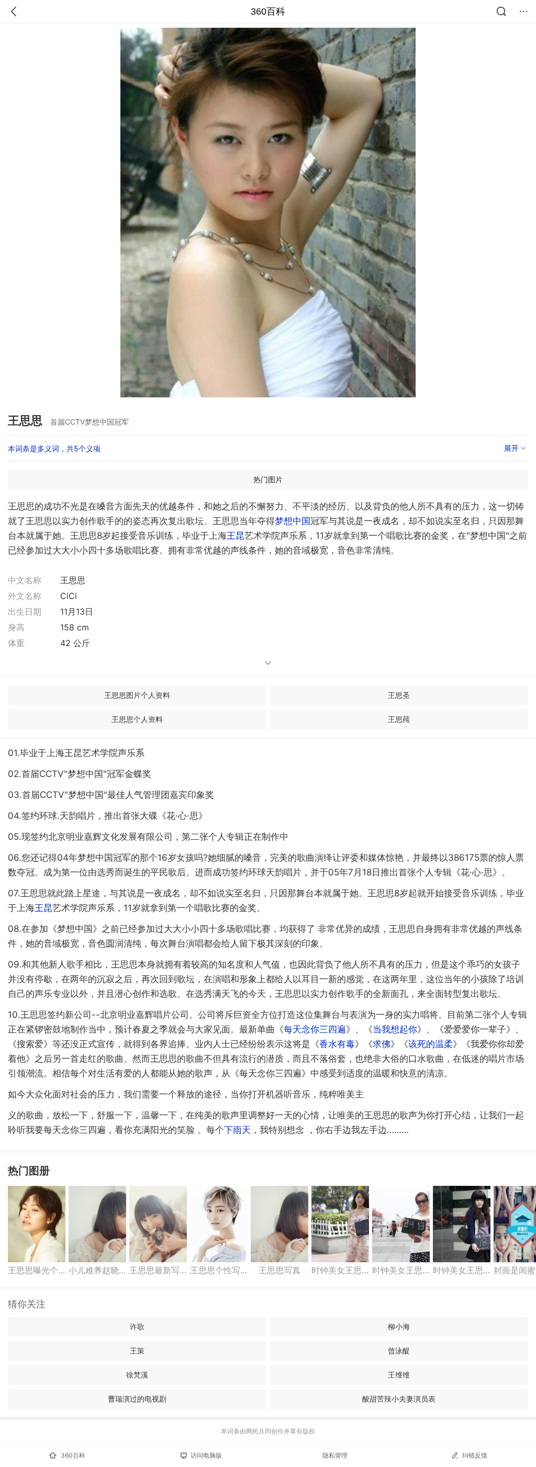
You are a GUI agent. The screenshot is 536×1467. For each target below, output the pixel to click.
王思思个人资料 (137, 719)
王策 (137, 1350)
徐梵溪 (137, 1374)
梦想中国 (292, 521)
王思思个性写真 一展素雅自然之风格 (219, 1270)
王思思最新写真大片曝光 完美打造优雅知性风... (158, 1270)
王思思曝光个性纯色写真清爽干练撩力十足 (36, 1270)
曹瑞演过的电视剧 (137, 1398)
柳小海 (399, 1326)
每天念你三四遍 (315, 1029)
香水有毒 (337, 1044)
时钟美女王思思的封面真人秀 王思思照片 (340, 1270)
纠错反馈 (474, 1455)
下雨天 (237, 1130)
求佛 (381, 1044)
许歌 (137, 1326)
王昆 (235, 535)
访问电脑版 (206, 1455)
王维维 (399, 1374)
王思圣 (399, 695)
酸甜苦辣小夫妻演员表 (399, 1398)
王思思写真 (279, 1270)
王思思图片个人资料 (137, 695)
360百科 (268, 11)
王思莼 (399, 719)
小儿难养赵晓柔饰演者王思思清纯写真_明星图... (97, 1270)
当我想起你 (395, 1029)
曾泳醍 (399, 1350)
